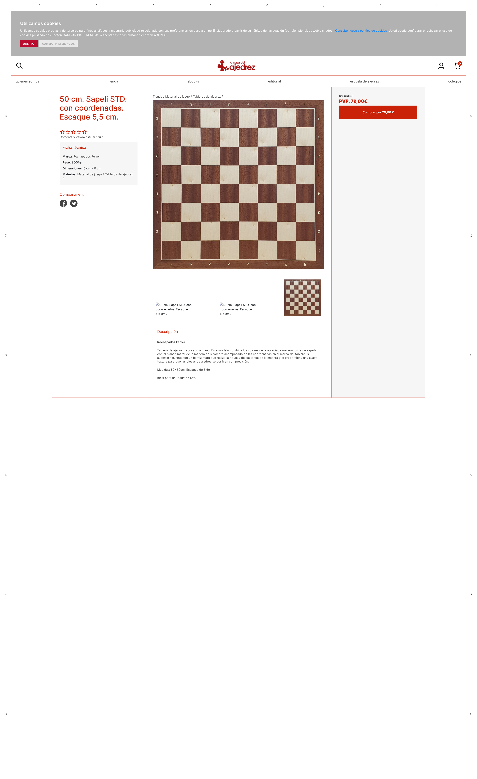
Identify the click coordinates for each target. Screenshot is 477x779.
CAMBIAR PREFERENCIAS (58, 43)
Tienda (157, 96)
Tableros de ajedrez (119, 174)
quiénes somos (27, 81)
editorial (274, 81)
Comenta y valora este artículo (81, 137)
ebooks (193, 81)
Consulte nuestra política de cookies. (361, 30)
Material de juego (89, 174)
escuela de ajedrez (364, 81)
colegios (454, 81)
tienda (113, 81)
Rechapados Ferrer (86, 156)
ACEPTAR (29, 43)
